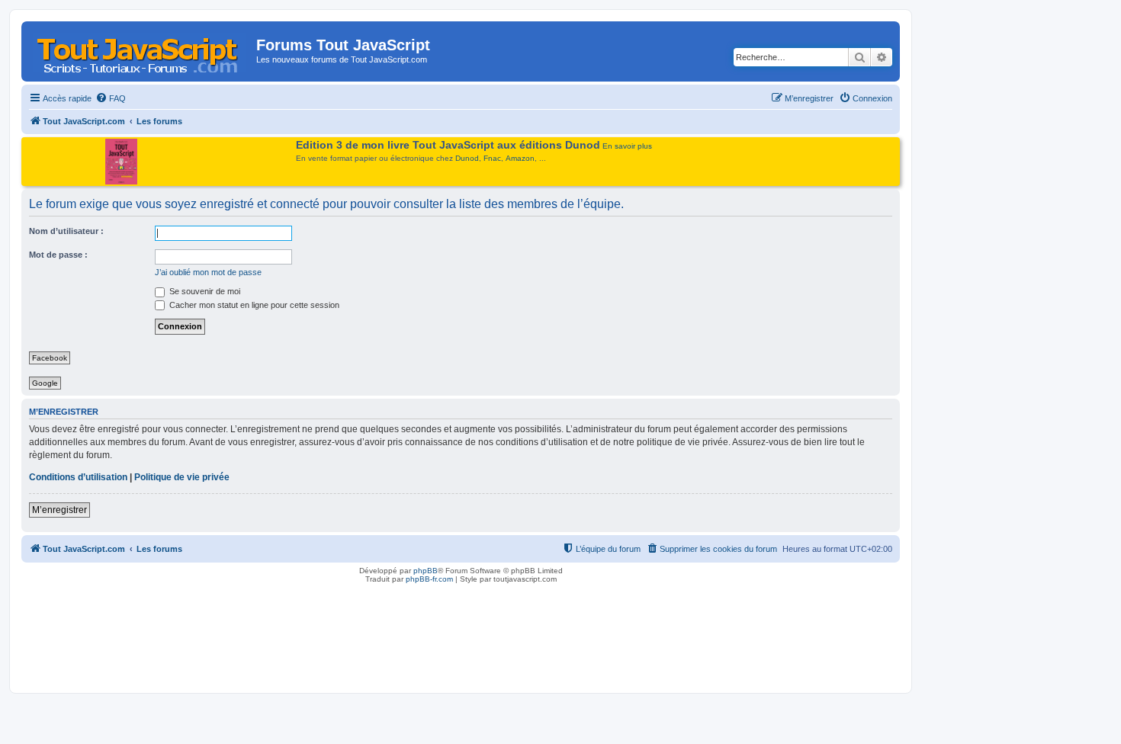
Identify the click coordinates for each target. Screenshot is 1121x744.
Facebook (49, 358)
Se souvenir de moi (203, 291)
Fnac (492, 158)
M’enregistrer (59, 510)
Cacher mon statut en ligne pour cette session (253, 304)
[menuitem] (110, 98)
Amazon (520, 158)
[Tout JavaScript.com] (140, 49)
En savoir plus (627, 146)
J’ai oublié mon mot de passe (208, 272)
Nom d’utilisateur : (66, 231)
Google (45, 383)
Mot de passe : (58, 254)
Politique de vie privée (182, 477)
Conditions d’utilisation (78, 477)
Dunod (467, 158)
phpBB (425, 570)
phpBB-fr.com (429, 579)
